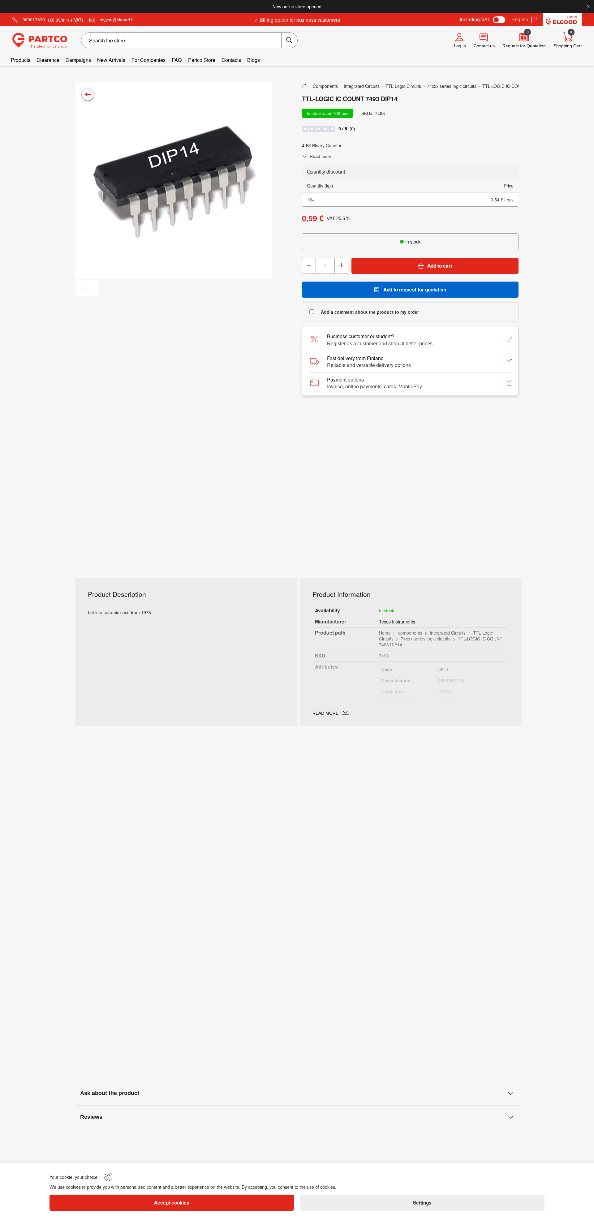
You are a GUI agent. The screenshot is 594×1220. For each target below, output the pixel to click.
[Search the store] (289, 40)
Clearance (48, 59)
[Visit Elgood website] (562, 19)
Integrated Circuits (448, 633)
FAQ (177, 59)
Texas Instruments (397, 622)
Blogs (253, 59)
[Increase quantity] (341, 266)
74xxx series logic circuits (425, 639)
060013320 (34, 19)
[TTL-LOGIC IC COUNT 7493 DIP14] (173, 180)
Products (20, 59)
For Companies (148, 59)
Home (385, 633)
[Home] (304, 86)
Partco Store (201, 59)
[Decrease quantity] (309, 266)
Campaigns (78, 59)
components (410, 633)
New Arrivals (111, 59)
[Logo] (39, 40)
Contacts (231, 59)
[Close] (588, 6)
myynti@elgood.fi (116, 19)
